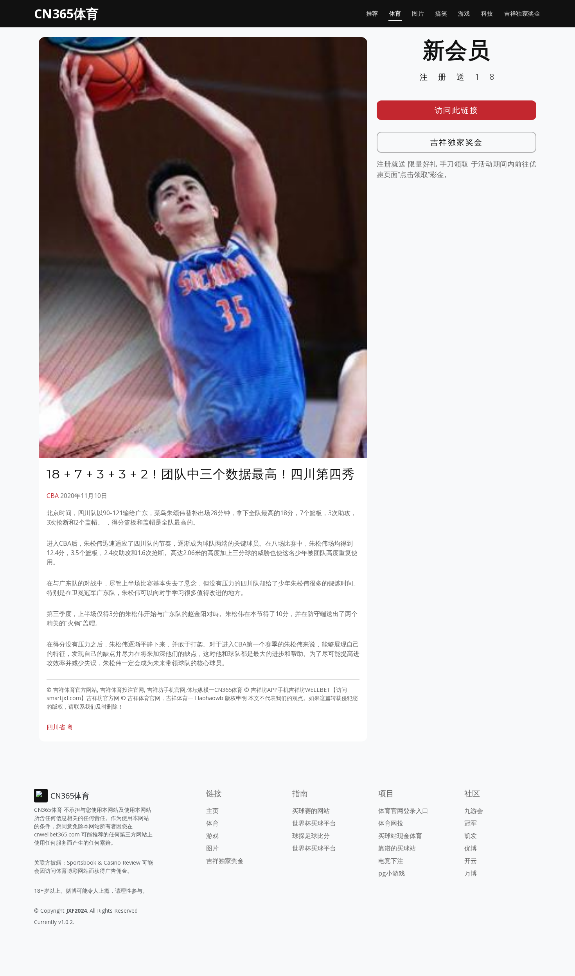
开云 (470, 860)
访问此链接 (457, 110)
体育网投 (390, 823)
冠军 (470, 823)
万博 (470, 873)
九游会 (473, 810)
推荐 (372, 13)
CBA (53, 495)
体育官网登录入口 (403, 810)
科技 (487, 13)
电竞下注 (390, 860)
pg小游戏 (391, 873)
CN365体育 (66, 13)
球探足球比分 (311, 835)
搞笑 (441, 13)
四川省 (56, 727)
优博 (470, 848)
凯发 (470, 835)
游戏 (464, 13)
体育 (395, 13)
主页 (212, 810)
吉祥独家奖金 (522, 13)
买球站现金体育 (400, 835)
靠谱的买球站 (397, 848)
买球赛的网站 (311, 810)
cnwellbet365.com (57, 834)
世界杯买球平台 (314, 823)
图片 (418, 13)
